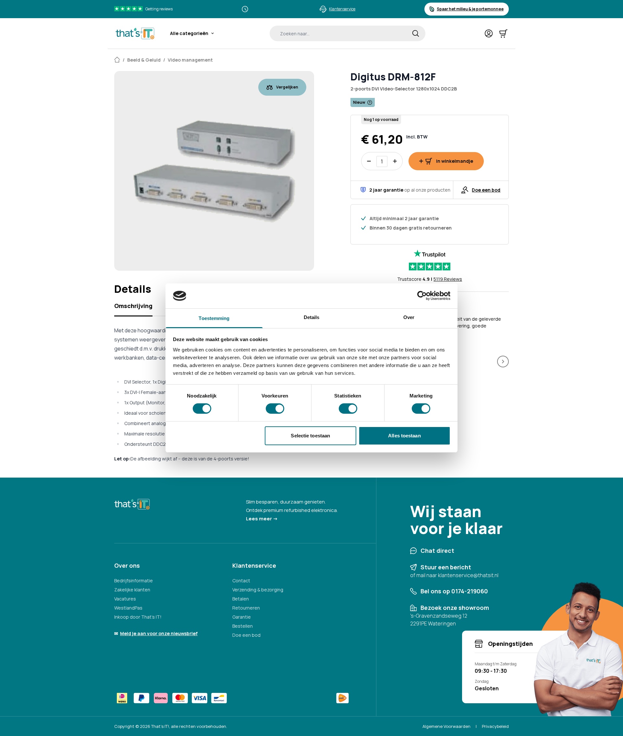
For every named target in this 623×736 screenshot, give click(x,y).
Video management (190, 60)
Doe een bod (246, 635)
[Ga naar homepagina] (117, 60)
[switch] (275, 408)
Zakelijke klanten (132, 590)
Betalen (240, 599)
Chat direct (437, 550)
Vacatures (125, 599)
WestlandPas (128, 608)
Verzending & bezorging (257, 590)
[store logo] (135, 33)
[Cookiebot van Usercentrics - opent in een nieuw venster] (422, 296)
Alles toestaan (404, 435)
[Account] (489, 34)
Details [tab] (312, 317)
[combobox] (347, 33)
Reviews (448, 279)
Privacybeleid (495, 726)
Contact (241, 580)
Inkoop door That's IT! (138, 617)
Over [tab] (408, 317)
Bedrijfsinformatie (133, 580)
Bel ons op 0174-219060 (454, 591)
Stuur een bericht (446, 567)
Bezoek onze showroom (455, 607)
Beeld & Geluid (144, 60)
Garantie (241, 617)
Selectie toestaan (310, 435)
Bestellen (242, 626)
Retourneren (246, 608)
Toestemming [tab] (214, 318)
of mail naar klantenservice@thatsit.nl (454, 575)
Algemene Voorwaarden (446, 726)
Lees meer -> (262, 518)
